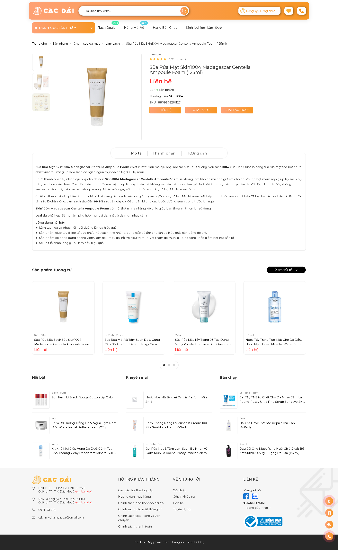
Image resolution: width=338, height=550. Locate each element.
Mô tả (136, 153)
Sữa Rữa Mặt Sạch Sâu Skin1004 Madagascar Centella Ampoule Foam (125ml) (62, 344)
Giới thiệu (179, 490)
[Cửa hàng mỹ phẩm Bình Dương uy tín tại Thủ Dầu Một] (53, 11)
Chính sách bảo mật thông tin (140, 509)
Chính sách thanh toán (135, 526)
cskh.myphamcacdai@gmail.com (61, 517)
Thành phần (164, 153)
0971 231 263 (47, 510)
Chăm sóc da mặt (87, 43)
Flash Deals (107, 26)
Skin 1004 (176, 96)
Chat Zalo (201, 110)
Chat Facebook (237, 110)
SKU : (153, 102)
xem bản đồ (83, 491)
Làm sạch (112, 43)
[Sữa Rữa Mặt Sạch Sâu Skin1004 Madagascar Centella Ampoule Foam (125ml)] (63, 306)
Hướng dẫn (196, 153)
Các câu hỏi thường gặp (135, 490)
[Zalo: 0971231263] (329, 524)
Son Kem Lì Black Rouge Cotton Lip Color (83, 397)
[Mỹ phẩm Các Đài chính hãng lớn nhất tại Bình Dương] (51, 479)
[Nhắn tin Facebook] (329, 513)
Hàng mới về (135, 26)
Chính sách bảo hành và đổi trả (141, 503)
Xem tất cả (284, 270)
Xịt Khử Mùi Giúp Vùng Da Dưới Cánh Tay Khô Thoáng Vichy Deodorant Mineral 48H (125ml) (83, 453)
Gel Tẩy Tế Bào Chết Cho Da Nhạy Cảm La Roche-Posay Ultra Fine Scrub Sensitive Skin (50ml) (272, 401)
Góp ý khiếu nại (184, 496)
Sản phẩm (60, 43)
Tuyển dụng (182, 509)
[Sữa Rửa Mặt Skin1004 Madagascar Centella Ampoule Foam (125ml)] (97, 97)
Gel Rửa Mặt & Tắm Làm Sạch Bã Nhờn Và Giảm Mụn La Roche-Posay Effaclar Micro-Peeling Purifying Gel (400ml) (177, 453)
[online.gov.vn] (262, 521)
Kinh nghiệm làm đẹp (204, 28)
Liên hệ (165, 110)
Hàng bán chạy (165, 28)
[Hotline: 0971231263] (329, 501)
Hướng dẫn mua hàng (134, 496)
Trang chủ (39, 43)
